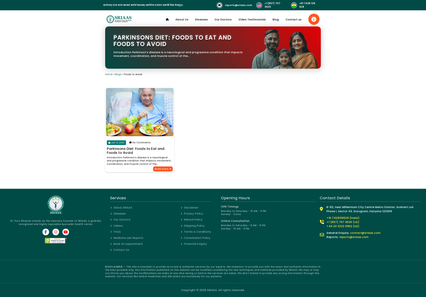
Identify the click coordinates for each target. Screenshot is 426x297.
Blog (276, 19)
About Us (181, 19)
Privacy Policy (193, 214)
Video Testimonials (252, 19)
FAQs (117, 232)
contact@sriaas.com (365, 233)
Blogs (118, 74)
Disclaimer (191, 208)
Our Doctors (223, 19)
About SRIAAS (122, 208)
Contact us (294, 19)
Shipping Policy (194, 226)
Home (108, 74)
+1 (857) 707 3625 (272, 5)
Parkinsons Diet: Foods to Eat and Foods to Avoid (136, 150)
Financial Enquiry (195, 244)
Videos (118, 226)
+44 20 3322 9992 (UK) (342, 226)
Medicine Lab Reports (128, 238)
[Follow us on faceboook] (45, 232)
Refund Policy (193, 220)
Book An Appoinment (128, 244)
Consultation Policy (197, 238)
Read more (162, 169)
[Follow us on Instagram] (55, 232)
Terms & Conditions (197, 232)
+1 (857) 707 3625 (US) (342, 222)
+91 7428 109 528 (307, 5)
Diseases (201, 19)
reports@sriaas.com (238, 5)
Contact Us (121, 250)
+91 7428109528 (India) (342, 218)
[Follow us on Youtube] (65, 232)
